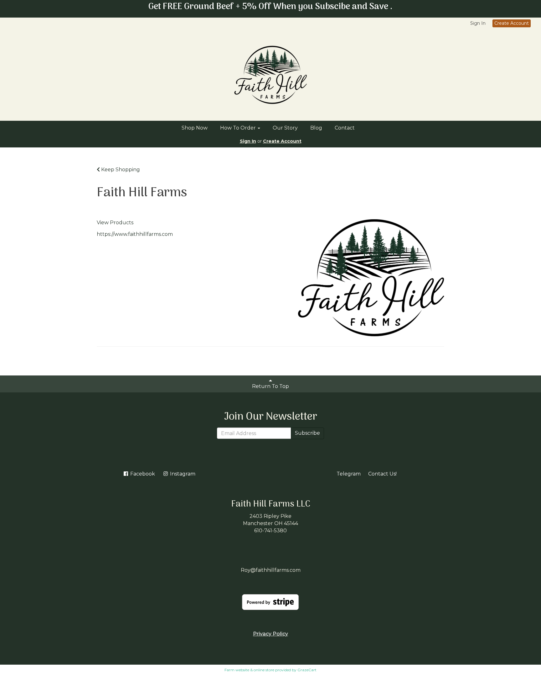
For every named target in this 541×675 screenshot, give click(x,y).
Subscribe (307, 433)
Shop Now (195, 128)
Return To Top (270, 386)
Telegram (349, 474)
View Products (115, 223)
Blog (316, 128)
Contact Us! (382, 474)
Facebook (142, 474)
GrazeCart (307, 669)
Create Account (511, 23)
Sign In (478, 23)
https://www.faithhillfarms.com (135, 234)
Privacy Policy (270, 634)
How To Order (238, 128)
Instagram (182, 474)
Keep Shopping (120, 170)
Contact (345, 128)
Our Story (285, 128)
